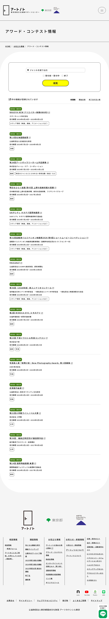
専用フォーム (12, 549)
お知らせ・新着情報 (75, 539)
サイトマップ (96, 600)
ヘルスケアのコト (93, 565)
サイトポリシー (25, 600)
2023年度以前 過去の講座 (33, 570)
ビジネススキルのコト (95, 554)
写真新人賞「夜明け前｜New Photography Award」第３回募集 (40, 363)
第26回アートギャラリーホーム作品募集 (28, 162)
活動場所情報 (51, 570)
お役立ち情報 (19, 46)
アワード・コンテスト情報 (54, 553)
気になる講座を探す (32, 545)
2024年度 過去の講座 (33, 564)
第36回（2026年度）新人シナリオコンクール (31, 287)
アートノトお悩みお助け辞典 (54, 546)
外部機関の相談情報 (53, 574)
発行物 (65, 600)
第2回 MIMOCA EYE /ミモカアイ (25, 312)
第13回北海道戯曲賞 (19, 137)
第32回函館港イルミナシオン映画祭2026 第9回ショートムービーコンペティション (48, 237)
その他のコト (92, 580)
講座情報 (34, 539)
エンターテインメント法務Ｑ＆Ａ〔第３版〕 (54, 564)
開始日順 (82, 99)
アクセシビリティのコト (95, 574)
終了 (66, 75)
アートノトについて (75, 550)
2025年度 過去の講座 (33, 560)
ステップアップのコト (95, 569)
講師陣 (27, 579)
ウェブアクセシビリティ (47, 600)
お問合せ (10, 600)
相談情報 (13, 539)
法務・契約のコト (93, 539)
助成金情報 (50, 559)
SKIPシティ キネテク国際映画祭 (25, 212)
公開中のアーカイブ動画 (33, 554)
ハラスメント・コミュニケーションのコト (95, 559)
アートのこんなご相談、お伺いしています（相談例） (13, 556)
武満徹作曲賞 (16, 388)
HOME (8, 46)
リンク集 (49, 578)
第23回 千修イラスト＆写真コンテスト (27, 338)
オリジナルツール (52, 582)
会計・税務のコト (93, 543)
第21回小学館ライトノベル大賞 (24, 413)
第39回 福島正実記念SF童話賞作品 (26, 438)
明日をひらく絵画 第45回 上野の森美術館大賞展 (32, 187)
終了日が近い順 (94, 99)
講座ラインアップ (32, 549)
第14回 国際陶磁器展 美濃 (22, 463)
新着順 (73, 99)
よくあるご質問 (79, 600)
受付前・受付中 (52, 75)
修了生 (27, 575)
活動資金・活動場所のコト (95, 548)
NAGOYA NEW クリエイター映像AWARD (29, 112)
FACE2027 (15, 262)
